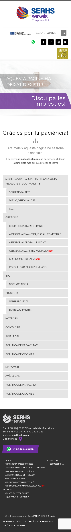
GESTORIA (7, 460)
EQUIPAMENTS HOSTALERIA (17, 497)
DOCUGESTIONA (57, 464)
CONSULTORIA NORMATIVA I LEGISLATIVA (25, 486)
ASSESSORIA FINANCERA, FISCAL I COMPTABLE (25, 467)
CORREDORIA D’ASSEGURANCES (19, 464)
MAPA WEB (8, 521)
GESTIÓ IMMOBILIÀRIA (15, 478)
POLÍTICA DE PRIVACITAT (41, 521)
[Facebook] (43, 42)
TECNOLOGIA (52, 460)
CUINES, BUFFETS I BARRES (17, 493)
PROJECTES (7, 489)
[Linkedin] (51, 42)
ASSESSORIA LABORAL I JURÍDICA (19, 471)
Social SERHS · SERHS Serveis (41, 516)
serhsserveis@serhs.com (16, 435)
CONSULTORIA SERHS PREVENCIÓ (19, 482)
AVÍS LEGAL (21, 521)
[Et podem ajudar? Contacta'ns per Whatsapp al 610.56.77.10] (33, 41)
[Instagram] (58, 42)
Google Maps (10, 438)
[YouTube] (65, 42)
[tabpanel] (35, 88)
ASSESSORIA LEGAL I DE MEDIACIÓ (20, 475)
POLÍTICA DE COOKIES (14, 525)
